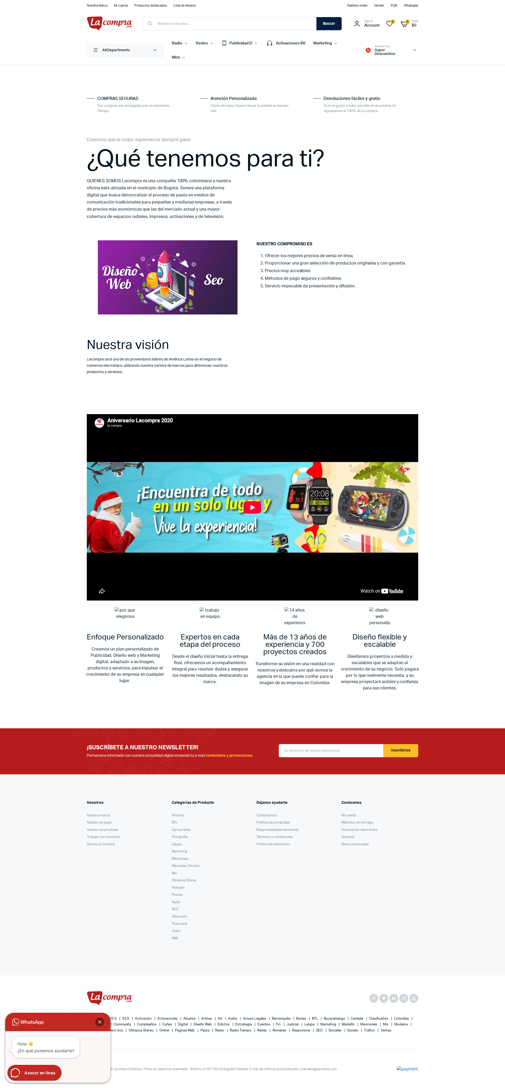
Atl (220, 1018)
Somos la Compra (101, 844)
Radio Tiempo (241, 1030)
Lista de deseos (184, 5)
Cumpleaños (147, 1024)
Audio (233, 1018)
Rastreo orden (357, 5)
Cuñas (167, 1024)
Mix (174, 873)
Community (123, 1024)
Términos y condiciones (274, 837)
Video (176, 931)
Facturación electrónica (359, 830)
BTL (175, 822)
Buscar (329, 24)
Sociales (335, 1030)
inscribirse (400, 750)
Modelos (401, 1024)
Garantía (348, 837)
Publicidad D (240, 43)
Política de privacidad (273, 822)
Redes (202, 43)
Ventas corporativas (102, 830)
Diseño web (203, 1024)
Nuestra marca (98, 815)
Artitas (207, 1018)
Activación (143, 1018)
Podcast (178, 887)
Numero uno (114, 1030)
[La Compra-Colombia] (109, 23)
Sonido (353, 1030)
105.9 (112, 1018)
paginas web (185, 1030)
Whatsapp (411, 5)
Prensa (177, 895)
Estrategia (243, 1024)
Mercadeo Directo (186, 866)
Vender (379, 5)
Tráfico (370, 1030)
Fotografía (180, 837)
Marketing (322, 43)
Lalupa (177, 844)
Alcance (189, 1018)
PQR (394, 5)
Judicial (292, 1024)
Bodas (301, 1018)
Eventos (264, 1024)
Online (164, 1030)
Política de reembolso (273, 844)
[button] (99, 1022)
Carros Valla (181, 830)
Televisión (179, 916)
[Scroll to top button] (493, 1076)
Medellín (348, 1024)
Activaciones (167, 1018)
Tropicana (179, 924)
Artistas (178, 815)
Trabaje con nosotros (103, 837)
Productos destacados (150, 5)
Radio (177, 43)
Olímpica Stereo (184, 880)
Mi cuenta (121, 5)
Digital (183, 1024)
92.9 (126, 1018)
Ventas (386, 1030)
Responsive (301, 1030)
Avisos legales (255, 1018)
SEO (175, 909)
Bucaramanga (335, 1018)
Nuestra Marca (97, 5)
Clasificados (379, 1018)
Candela (357, 1018)
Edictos (224, 1024)
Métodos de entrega (357, 822)
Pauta (205, 1030)
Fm (278, 1024)
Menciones (180, 859)
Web (176, 57)
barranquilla (281, 1018)
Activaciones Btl (290, 43)
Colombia (402, 1018)
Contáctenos (266, 815)
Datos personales (355, 844)
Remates (279, 1030)
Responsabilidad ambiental (277, 830)
